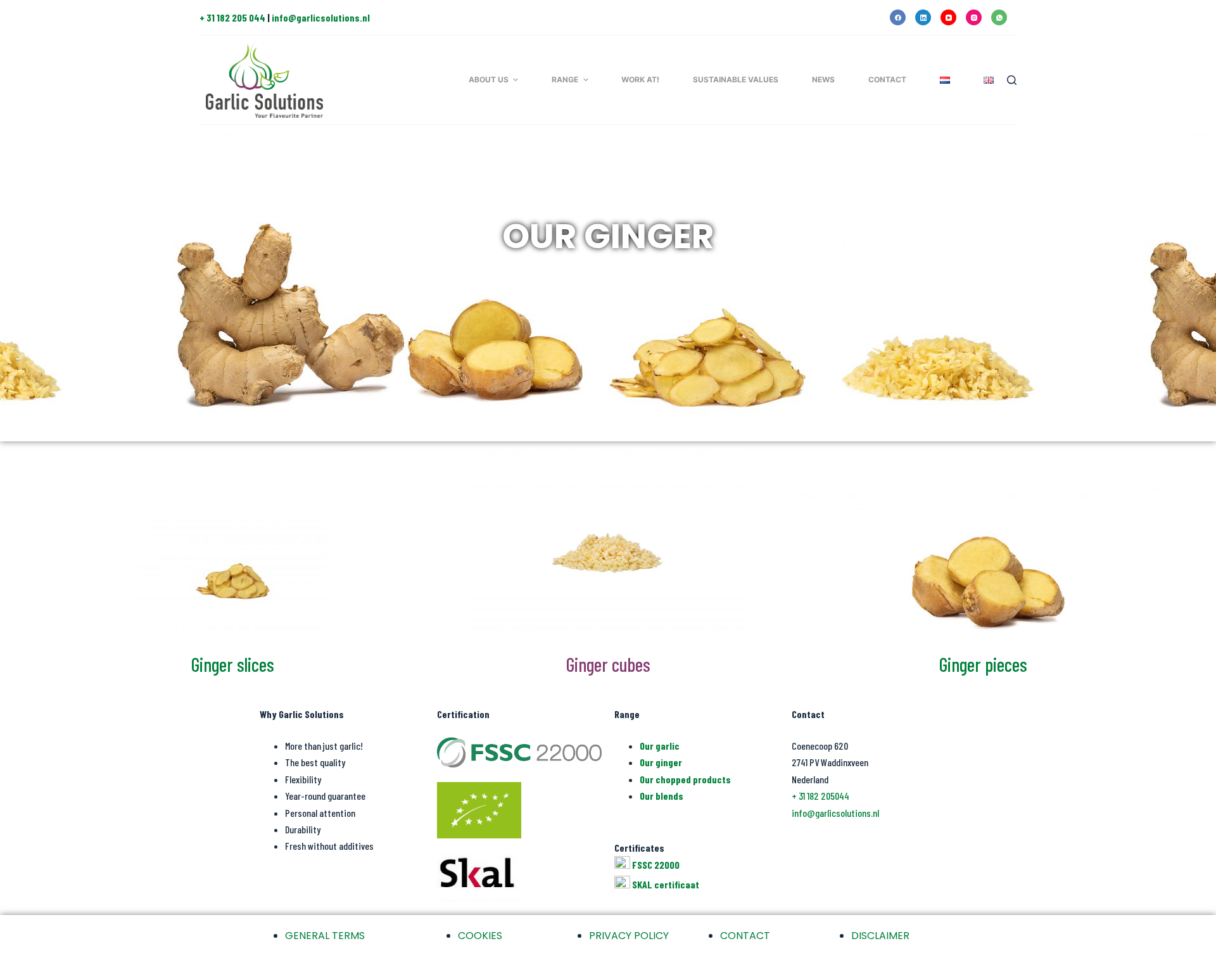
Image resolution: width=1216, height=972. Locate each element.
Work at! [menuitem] (640, 79)
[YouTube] (948, 17)
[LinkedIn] (923, 17)
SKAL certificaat (665, 884)
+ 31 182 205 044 (232, 17)
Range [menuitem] (565, 79)
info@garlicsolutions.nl (321, 17)
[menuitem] (944, 79)
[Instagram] (974, 17)
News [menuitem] (823, 79)
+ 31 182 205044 (820, 796)
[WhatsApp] (999, 17)
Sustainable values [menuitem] (735, 79)
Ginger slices (232, 664)
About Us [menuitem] (489, 79)
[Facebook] (898, 17)
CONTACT (745, 935)
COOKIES (480, 935)
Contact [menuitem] (887, 79)
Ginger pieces (983, 664)
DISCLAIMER (880, 935)
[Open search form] (1011, 80)
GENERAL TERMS (325, 935)
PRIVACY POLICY (629, 935)
